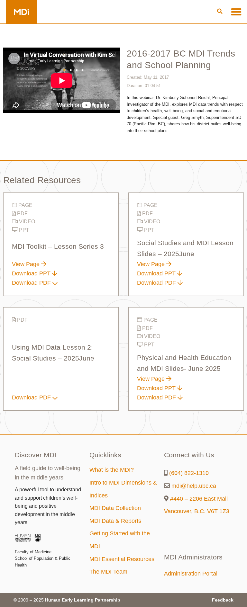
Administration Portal (190, 573)
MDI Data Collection (115, 508)
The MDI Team (108, 571)
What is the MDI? (111, 470)
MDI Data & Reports (115, 521)
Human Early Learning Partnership (82, 600)
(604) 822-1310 (189, 473)
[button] (220, 11)
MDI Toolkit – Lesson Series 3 (58, 246)
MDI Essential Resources (121, 559)
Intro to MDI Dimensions (121, 482)
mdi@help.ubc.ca (193, 486)
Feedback (222, 600)
